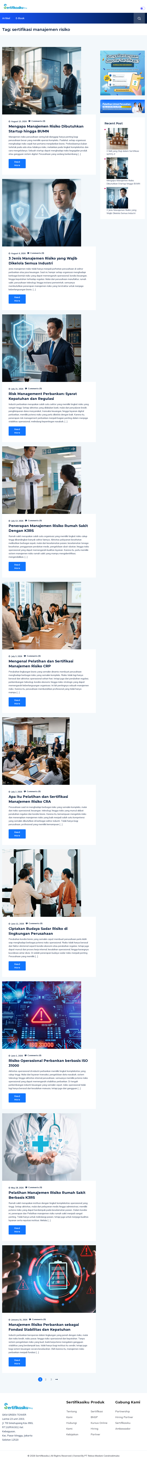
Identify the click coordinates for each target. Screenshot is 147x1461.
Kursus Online (99, 1423)
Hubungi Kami (71, 1425)
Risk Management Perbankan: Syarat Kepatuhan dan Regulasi (43, 396)
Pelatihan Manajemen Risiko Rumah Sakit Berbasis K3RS (47, 1195)
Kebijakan (72, 1434)
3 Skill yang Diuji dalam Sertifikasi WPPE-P (123, 153)
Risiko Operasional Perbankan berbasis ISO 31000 (48, 1063)
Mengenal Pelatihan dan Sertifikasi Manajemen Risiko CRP (41, 663)
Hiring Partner (95, 1431)
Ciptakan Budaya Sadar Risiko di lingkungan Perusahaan (38, 931)
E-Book (20, 18)
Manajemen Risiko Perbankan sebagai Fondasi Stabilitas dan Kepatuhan (44, 1327)
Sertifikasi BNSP (97, 1414)
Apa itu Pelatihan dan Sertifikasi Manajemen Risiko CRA (38, 799)
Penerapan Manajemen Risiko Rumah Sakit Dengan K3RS (48, 528)
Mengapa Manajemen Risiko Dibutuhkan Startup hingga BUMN (46, 128)
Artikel (6, 18)
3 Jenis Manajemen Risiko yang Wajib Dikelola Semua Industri (43, 260)
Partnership (122, 1411)
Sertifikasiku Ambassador (122, 1425)
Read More (17, 164)
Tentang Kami (71, 1414)
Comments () (38, 121)
